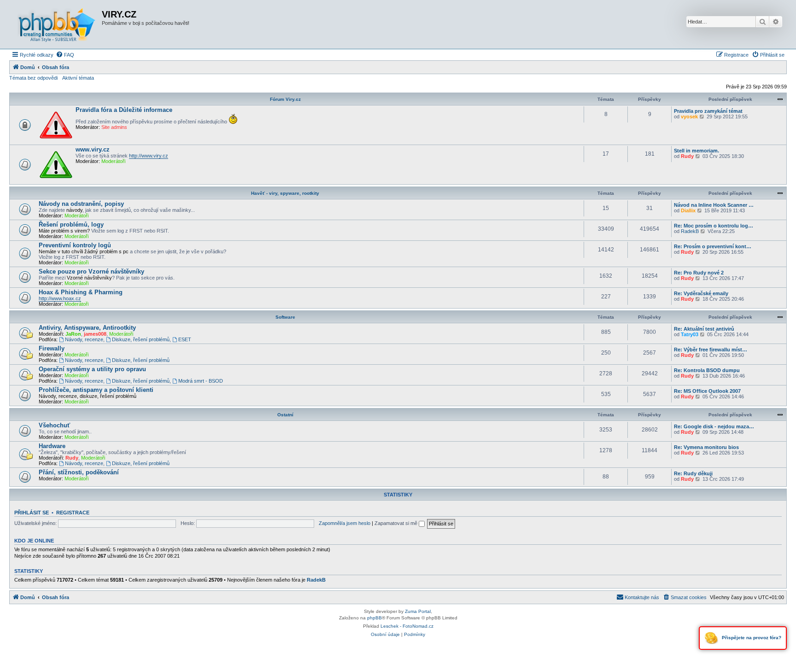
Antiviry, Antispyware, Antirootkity (87, 327)
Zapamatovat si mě (397, 523)
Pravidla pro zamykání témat (708, 111)
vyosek (689, 116)
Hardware (52, 446)
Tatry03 (689, 334)
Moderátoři (113, 161)
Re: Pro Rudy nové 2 (699, 272)
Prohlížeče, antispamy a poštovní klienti (96, 389)
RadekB (690, 231)
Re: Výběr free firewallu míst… (710, 349)
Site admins (114, 127)
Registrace (72, 512)
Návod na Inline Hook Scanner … (714, 205)
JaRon (73, 334)
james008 (95, 334)
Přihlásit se (31, 512)
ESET (184, 339)
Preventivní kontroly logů (75, 245)
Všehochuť (54, 425)
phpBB (374, 617)
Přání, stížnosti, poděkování (79, 472)
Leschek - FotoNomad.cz (406, 626)
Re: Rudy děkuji (693, 473)
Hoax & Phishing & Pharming (81, 292)
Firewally (51, 348)
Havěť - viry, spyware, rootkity (285, 193)
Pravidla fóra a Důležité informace (124, 109)
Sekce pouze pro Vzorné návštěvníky (91, 271)
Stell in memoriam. (696, 150)
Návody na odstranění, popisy (81, 203)
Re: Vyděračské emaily (701, 293)
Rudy (687, 156)
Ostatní (285, 414)
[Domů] (57, 24)
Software (285, 317)
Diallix (688, 210)
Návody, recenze (84, 339)
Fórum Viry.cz (285, 99)
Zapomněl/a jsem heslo (344, 523)
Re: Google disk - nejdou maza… (714, 426)
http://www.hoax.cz (60, 298)
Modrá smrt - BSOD (200, 381)
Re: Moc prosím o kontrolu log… (713, 225)
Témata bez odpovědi (33, 78)
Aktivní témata (78, 78)
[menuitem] (65, 54)
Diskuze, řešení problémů (141, 339)
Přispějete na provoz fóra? (750, 637)
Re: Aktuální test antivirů (704, 329)
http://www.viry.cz (148, 155)
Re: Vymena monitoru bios (706, 447)
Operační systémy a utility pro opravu (92, 369)
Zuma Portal (418, 611)
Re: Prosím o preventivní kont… (712, 246)
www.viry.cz (93, 149)
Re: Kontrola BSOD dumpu (707, 370)
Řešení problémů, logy (71, 224)
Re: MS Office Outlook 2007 (707, 391)
